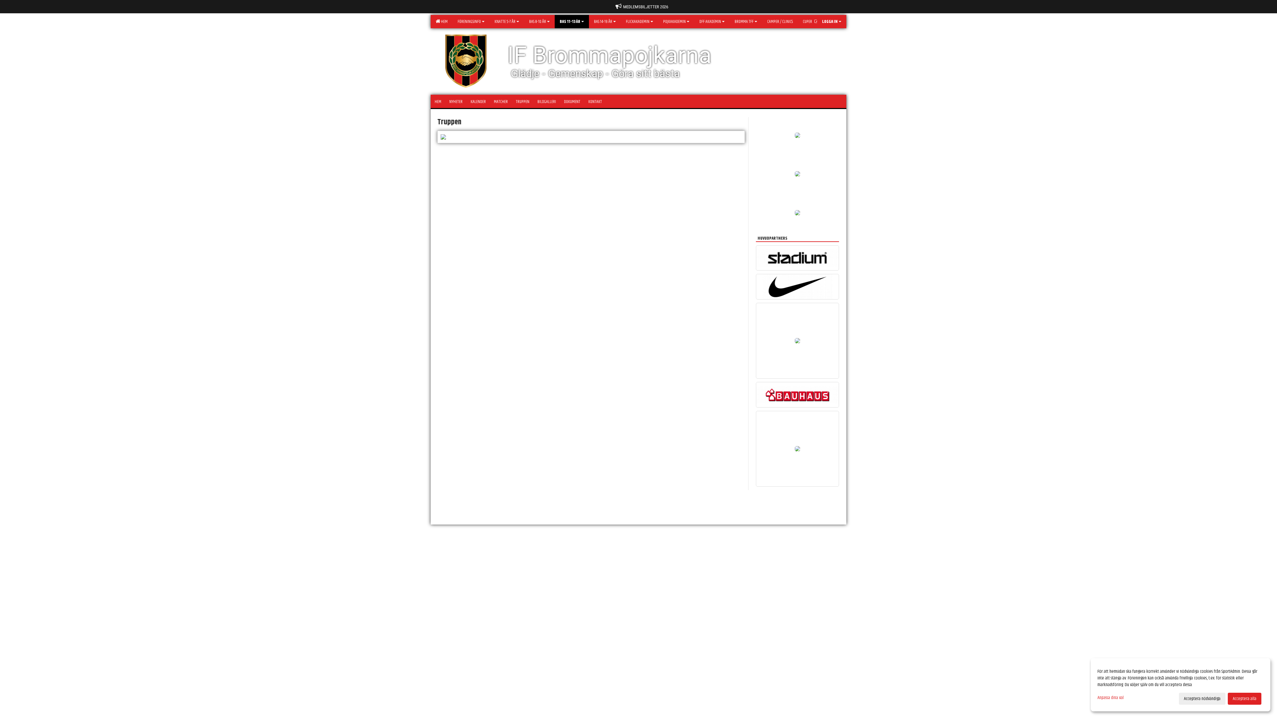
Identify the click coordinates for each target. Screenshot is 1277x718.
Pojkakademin (674, 21)
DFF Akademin (710, 21)
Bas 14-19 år (603, 21)
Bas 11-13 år (570, 21)
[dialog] (1180, 684)
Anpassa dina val (1110, 698)
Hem (444, 21)
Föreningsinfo (469, 21)
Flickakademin (637, 21)
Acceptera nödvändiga (1202, 698)
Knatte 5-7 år (505, 21)
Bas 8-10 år (537, 21)
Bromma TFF (744, 21)
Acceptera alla (1244, 698)
